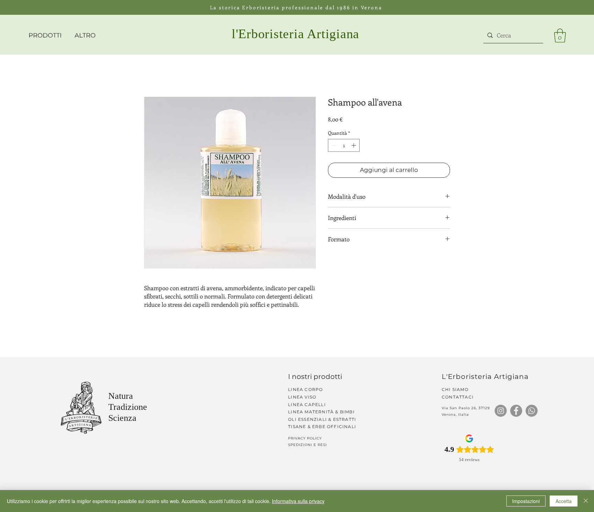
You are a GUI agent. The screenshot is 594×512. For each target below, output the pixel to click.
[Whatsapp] (532, 411)
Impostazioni (526, 501)
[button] (560, 35)
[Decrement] (333, 145)
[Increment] (354, 145)
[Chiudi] (586, 500)
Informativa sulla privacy (298, 501)
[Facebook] (516, 411)
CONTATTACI (458, 397)
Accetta (564, 501)
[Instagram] (501, 411)
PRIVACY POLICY (305, 438)
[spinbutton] (344, 145)
